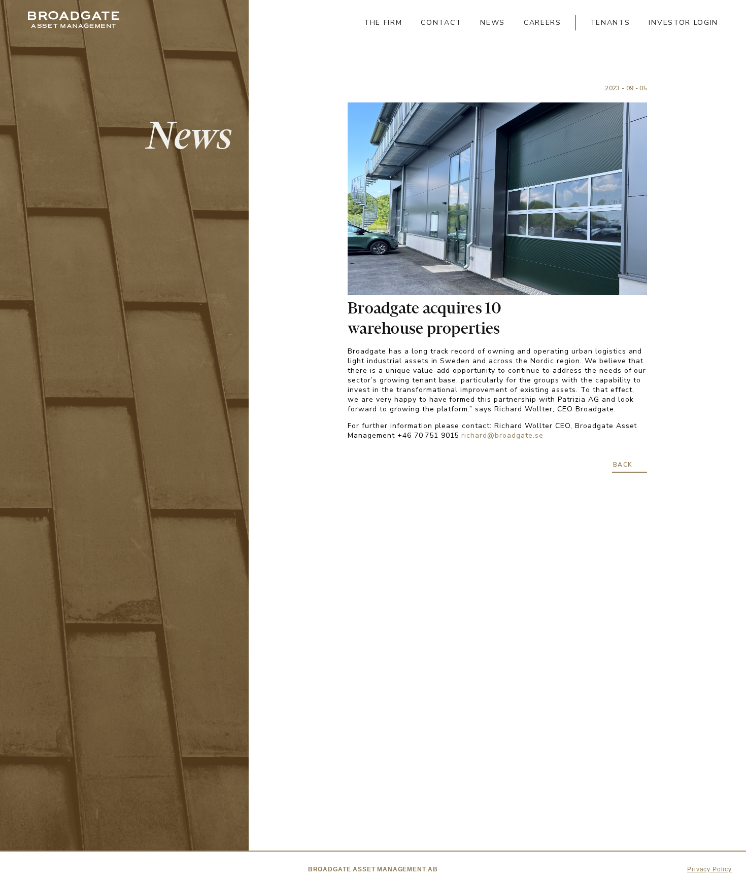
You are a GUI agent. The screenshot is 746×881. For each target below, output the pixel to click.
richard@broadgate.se (502, 435)
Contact (441, 22)
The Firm (383, 22)
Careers (542, 22)
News (492, 22)
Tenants (610, 22)
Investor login (683, 22)
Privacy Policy (709, 869)
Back (623, 465)
